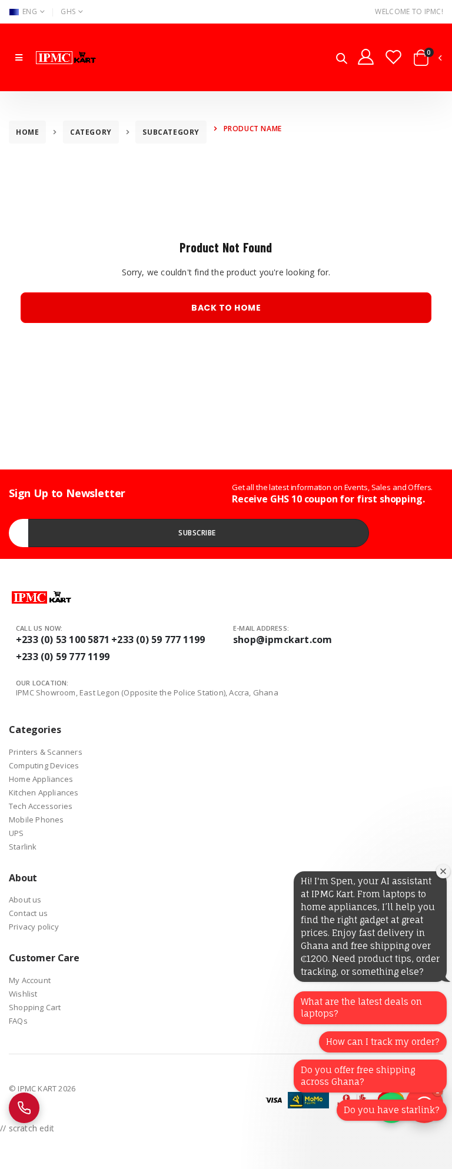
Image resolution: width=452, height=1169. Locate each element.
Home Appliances (41, 779)
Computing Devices (44, 765)
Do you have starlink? (392, 1109)
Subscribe (197, 533)
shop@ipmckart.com (282, 639)
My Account (30, 980)
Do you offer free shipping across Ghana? (358, 1075)
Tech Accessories (40, 806)
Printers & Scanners (45, 752)
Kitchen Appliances (44, 792)
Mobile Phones (36, 819)
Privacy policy (34, 926)
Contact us (28, 913)
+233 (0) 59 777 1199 (158, 639)
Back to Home (226, 308)
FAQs (18, 1020)
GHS (68, 11)
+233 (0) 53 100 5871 (62, 639)
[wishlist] (393, 56)
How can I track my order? (383, 1041)
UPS (16, 833)
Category (91, 132)
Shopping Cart (35, 1007)
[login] (366, 56)
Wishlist (23, 993)
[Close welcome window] (443, 871)
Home (27, 132)
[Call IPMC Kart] (24, 1108)
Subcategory (171, 132)
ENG (29, 11)
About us (25, 899)
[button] (341, 59)
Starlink (23, 846)
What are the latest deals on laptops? (361, 1007)
